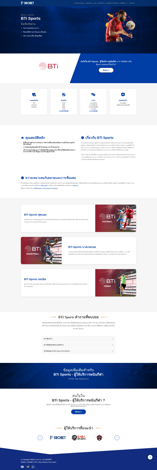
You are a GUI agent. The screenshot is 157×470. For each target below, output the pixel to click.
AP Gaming (54, 188)
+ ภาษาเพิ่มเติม (93, 111)
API (95, 3)
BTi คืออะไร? (48, 339)
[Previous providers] (40, 437)
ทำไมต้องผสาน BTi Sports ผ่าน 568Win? (57, 351)
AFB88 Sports (38, 188)
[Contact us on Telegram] (150, 457)
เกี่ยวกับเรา (102, 3)
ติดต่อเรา (123, 3)
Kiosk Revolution (79, 3)
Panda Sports (46, 188)
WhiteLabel (89, 3)
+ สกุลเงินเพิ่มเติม (64, 111)
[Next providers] (116, 437)
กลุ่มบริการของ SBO (113, 3)
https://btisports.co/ (82, 379)
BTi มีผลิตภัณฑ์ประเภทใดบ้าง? (54, 345)
